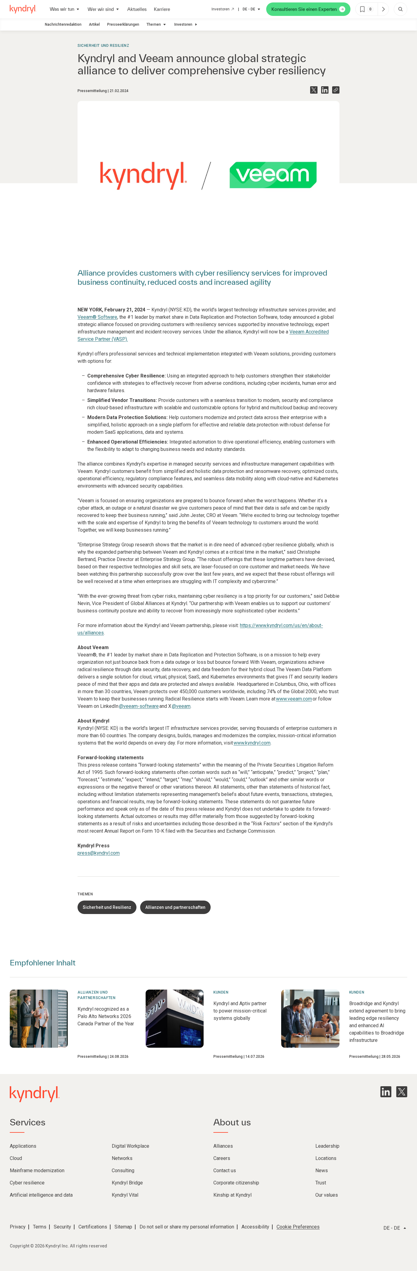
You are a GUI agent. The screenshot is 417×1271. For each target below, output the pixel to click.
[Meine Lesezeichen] (383, 9)
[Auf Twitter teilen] (313, 90)
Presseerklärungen (123, 24)
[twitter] (401, 1091)
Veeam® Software (97, 317)
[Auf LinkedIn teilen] (324, 90)
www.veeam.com (294, 699)
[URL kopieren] (335, 90)
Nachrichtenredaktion (63, 24)
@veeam (181, 706)
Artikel (94, 24)
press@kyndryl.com (99, 853)
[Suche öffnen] (400, 9)
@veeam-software (139, 706)
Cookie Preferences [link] (298, 1227)
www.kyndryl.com (252, 743)
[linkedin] (385, 1091)
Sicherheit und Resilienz (103, 45)
